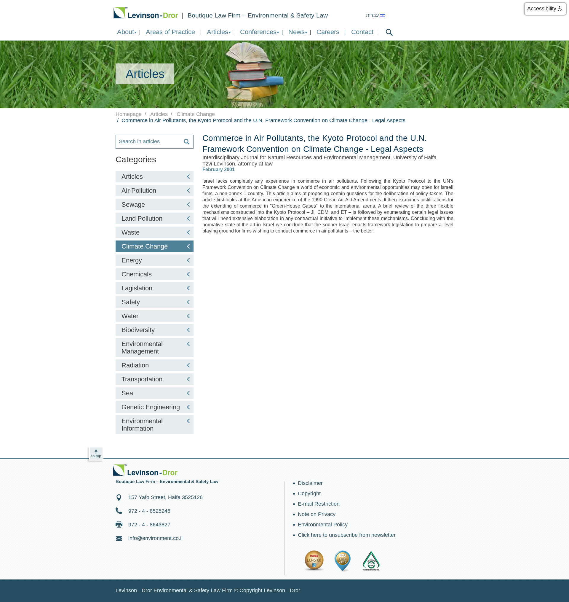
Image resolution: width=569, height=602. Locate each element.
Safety (131, 302)
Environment (145, 12)
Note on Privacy (316, 514)
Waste (131, 232)
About (125, 32)
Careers (328, 32)
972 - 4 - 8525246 (149, 511)
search (389, 32)
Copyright (309, 493)
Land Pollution (142, 218)
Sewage (133, 204)
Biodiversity (138, 330)
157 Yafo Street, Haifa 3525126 (165, 497)
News (296, 32)
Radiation (135, 365)
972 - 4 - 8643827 (149, 525)
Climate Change (145, 246)
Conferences (258, 32)
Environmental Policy (323, 525)
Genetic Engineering (151, 407)
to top (96, 456)
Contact (362, 32)
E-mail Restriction (319, 504)
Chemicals (137, 274)
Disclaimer (310, 483)
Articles (217, 32)
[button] (545, 9)
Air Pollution (139, 190)
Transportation (142, 379)
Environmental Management (142, 347)
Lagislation (137, 288)
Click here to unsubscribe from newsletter (347, 535)
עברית (373, 15)
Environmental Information (142, 424)
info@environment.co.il (155, 538)
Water (130, 316)
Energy (132, 260)
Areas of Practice (170, 32)
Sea (127, 393)
